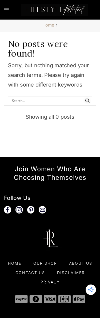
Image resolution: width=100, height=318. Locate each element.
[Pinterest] (31, 210)
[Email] (42, 210)
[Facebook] (7, 210)
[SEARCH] (87, 100)
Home (48, 25)
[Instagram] (19, 210)
